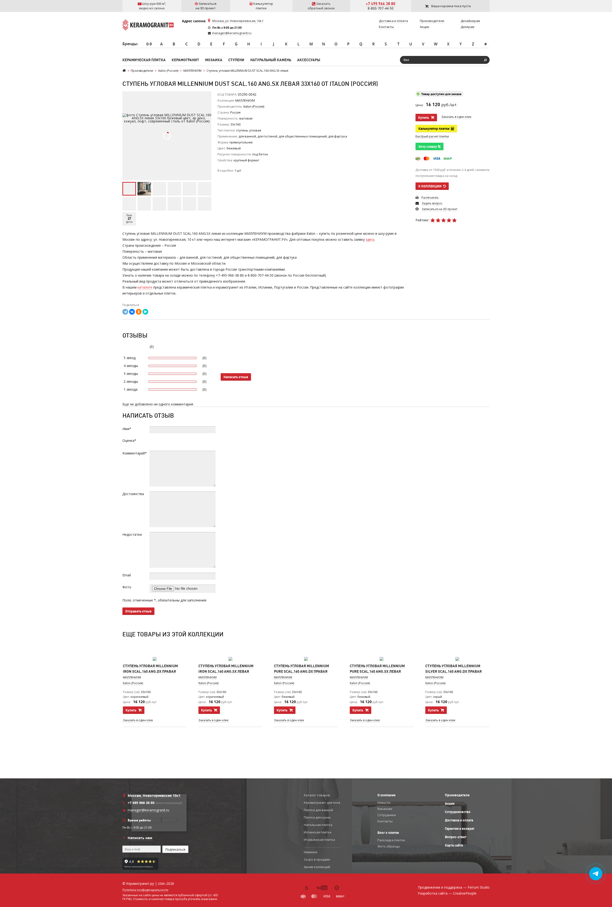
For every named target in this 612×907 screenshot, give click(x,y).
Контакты (385, 821)
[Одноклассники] (139, 312)
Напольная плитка (318, 825)
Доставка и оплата (459, 820)
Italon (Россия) (133, 683)
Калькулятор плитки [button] (434, 128)
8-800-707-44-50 (380, 8)
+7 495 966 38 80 (380, 3)
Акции (449, 803)
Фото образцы (388, 846)
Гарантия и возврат (459, 828)
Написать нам (140, 838)
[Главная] (124, 71)
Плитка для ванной (318, 810)
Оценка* (129, 440)
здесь (370, 239)
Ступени (236, 60)
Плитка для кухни (317, 817)
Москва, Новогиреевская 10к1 (154, 795)
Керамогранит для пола (322, 802)
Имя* (126, 428)
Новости (383, 802)
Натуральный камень (270, 60)
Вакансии (384, 809)
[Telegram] (125, 312)
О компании (386, 795)
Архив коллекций (317, 867)
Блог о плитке (388, 833)
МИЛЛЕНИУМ (245, 100)
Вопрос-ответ (455, 837)
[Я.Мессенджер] (145, 312)
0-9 (149, 44)
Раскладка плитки (391, 840)
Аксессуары (308, 60)
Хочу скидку (428, 146)
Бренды (129, 43)
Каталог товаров (317, 795)
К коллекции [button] (430, 186)
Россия (235, 112)
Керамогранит (185, 60)
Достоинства (133, 494)
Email (126, 575)
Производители (457, 795)
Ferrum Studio (479, 887)
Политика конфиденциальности (145, 890)
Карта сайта (454, 845)
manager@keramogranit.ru (231, 33)
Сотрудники (386, 815)
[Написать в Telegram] (595, 873)
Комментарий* (134, 453)
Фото (126, 587)
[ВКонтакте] (132, 312)
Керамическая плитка (144, 60)
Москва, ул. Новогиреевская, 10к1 (237, 21)
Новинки (310, 852)
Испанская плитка (317, 832)
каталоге (144, 287)
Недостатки (132, 534)
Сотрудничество (457, 812)
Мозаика (213, 60)
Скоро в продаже (317, 859)
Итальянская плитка (319, 839)
